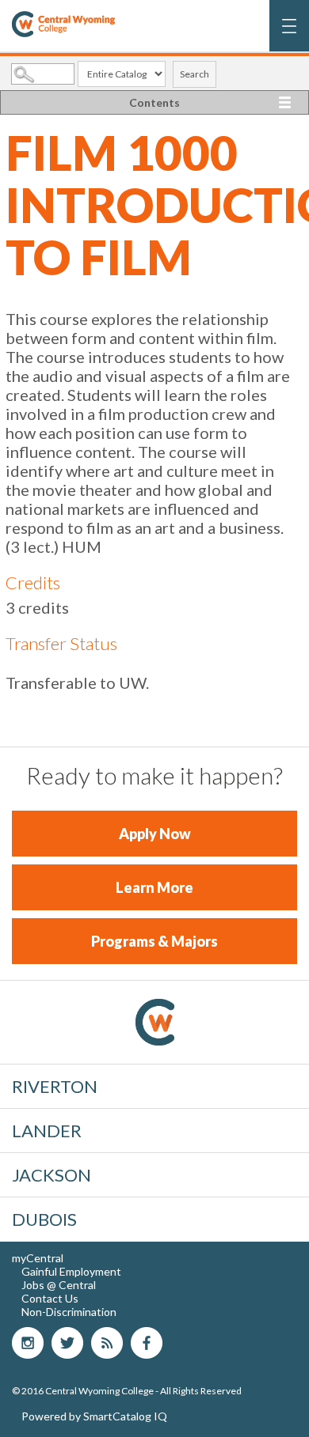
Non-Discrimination (68, 1311)
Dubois (44, 1219)
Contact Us (49, 1298)
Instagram (28, 1343)
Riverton (54, 1086)
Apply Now (155, 833)
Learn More (154, 887)
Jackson (51, 1175)
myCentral (37, 1258)
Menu (289, 34)
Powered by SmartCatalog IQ (94, 1416)
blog (107, 1343)
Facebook (146, 1343)
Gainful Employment (71, 1271)
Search (194, 74)
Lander (47, 1130)
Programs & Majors (154, 941)
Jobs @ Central (58, 1284)
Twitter (67, 1343)
